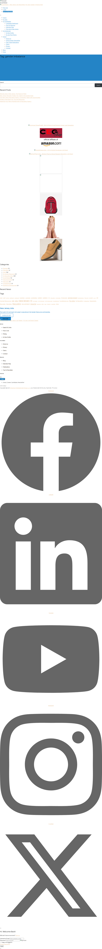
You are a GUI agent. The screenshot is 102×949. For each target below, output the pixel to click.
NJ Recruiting (79, 301)
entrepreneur (81, 298)
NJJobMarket (6, 278)
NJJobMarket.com (64, 301)
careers (45, 298)
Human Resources (5, 301)
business (22, 298)
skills (42, 304)
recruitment (26, 304)
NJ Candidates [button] (7, 21)
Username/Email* (5, 938)
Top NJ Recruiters (8, 11)
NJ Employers (41, 301)
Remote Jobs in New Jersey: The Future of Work (13, 94)
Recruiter (3, 304)
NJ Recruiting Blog (8, 276)
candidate (27, 298)
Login (4, 9)
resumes (39, 304)
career (40, 298)
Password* (3, 940)
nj (31, 300)
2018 (4, 298)
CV (49, 298)
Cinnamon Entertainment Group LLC (20, 388)
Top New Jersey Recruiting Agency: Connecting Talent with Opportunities (20, 97)
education (53, 298)
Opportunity (93, 301)
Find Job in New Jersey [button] (12, 29)
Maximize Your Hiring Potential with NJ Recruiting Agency (15, 101)
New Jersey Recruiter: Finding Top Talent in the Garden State (16, 95)
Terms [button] (7, 44)
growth (91, 298)
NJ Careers (35, 301)
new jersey (24, 300)
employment (72, 298)
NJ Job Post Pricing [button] (11, 35)
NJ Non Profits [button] (10, 33)
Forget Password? (5, 944)
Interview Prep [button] (10, 27)
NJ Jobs (72, 301)
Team (45, 304)
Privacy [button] (8, 46)
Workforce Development (10, 285)
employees (58, 298)
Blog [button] (4, 50)
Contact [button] (8, 48)
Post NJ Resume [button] (10, 25)
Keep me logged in (7, 942)
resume (33, 304)
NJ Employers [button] (7, 31)
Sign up (18, 935)
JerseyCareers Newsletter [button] (13, 40)
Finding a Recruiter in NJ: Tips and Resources (12, 99)
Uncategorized (7, 283)
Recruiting (16, 304)
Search (2, 82)
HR (97, 298)
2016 (1, 298)
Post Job (5, 8)
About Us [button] (8, 38)
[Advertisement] (51, 70)
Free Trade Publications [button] (12, 42)
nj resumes (86, 301)
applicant (12, 298)
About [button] (4, 36)
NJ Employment (48, 301)
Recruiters (9, 304)
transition (53, 304)
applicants (17, 298)
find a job (86, 298)
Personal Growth (7, 279)
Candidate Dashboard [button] (12, 23)
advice (7, 298)
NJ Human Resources (9, 274)
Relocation (6, 281)
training (49, 304)
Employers (64, 298)
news (4, 272)
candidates (34, 298)
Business (5, 268)
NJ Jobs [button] (5, 19)
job (13, 301)
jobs (16, 301)
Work (57, 304)
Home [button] (4, 17)
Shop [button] (4, 52)
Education (6, 270)
